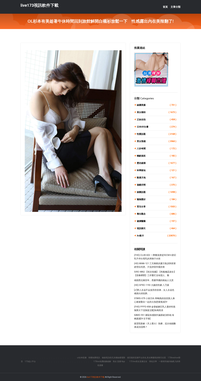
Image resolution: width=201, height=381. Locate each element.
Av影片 (156, 235)
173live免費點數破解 (102, 361)
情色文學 (153, 361)
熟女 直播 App (119, 361)
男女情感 (156, 141)
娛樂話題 (156, 192)
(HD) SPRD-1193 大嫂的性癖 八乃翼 (151, 285)
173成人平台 (30, 361)
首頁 (165, 6)
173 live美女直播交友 (138, 361)
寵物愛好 (156, 199)
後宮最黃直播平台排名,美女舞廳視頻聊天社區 (146, 357)
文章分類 (175, 6)
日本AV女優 (156, 126)
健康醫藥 (156, 221)
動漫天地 (156, 177)
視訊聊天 (156, 228)
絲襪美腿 (156, 105)
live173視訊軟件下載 (40, 5)
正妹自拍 (156, 119)
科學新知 (156, 170)
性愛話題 (156, 134)
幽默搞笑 (156, 155)
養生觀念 (156, 214)
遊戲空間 (156, 185)
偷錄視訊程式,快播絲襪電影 (113, 357)
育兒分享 (156, 206)
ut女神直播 (82, 357)
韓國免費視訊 (94, 357)
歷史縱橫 (156, 163)
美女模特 (156, 112)
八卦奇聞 (156, 148)
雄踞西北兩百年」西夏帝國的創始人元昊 (154, 280)
